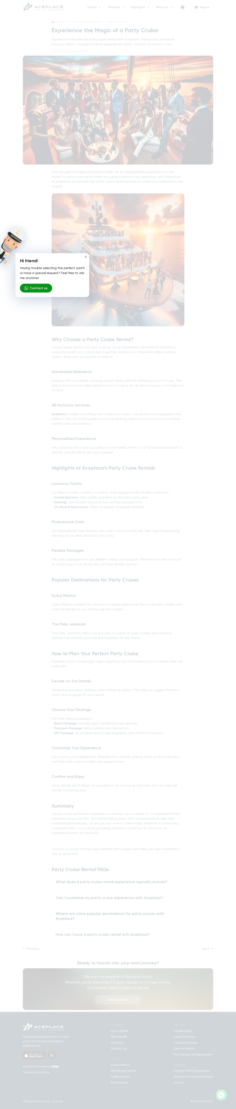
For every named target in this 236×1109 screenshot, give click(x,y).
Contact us (39, 288)
